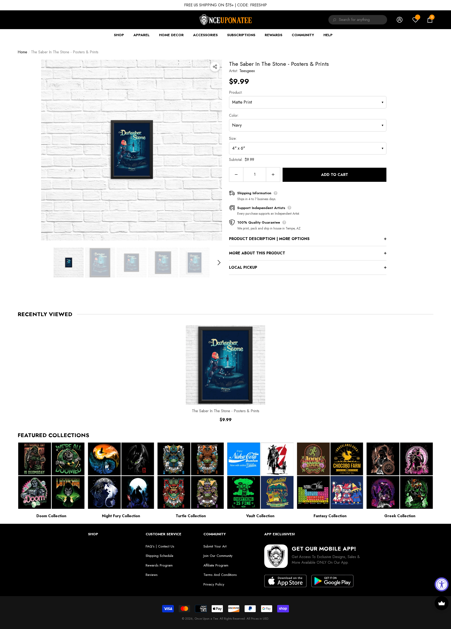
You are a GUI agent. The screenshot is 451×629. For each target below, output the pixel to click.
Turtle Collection (191, 516)
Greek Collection (399, 516)
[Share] (215, 66)
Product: (236, 92)
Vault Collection (260, 516)
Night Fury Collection (121, 516)
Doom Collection (51, 516)
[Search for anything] (333, 19)
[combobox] (363, 19)
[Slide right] (219, 262)
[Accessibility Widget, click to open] (442, 584)
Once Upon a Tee (206, 618)
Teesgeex (247, 71)
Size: (233, 138)
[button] (429, 19)
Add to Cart (334, 174)
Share (215, 66)
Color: (234, 115)
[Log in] (399, 19)
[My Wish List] (415, 19)
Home (22, 52)
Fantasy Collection (330, 516)
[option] (131, 150)
